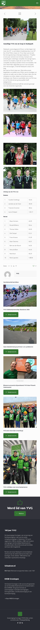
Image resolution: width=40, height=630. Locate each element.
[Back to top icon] (20, 614)
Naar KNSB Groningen (12, 598)
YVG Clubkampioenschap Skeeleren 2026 (16, 309)
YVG (17, 273)
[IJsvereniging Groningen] (4, 3)
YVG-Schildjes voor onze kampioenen (15, 487)
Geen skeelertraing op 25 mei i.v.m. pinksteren (18, 346)
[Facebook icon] (18, 623)
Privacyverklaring (25, 620)
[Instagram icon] (20, 623)
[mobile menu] (37, 3)
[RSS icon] (22, 623)
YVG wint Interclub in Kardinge (13, 430)
